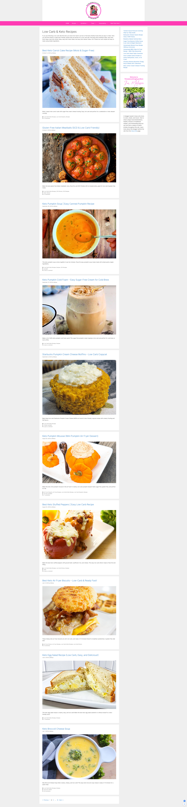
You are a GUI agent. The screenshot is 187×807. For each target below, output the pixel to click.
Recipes (74, 23)
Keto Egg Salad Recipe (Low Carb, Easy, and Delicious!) (70, 655)
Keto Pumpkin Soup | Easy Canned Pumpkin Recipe (68, 203)
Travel (92, 23)
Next (61, 800)
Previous (45, 800)
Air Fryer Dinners (48, 644)
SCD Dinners (59, 191)
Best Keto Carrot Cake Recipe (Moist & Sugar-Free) (68, 50)
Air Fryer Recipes (57, 492)
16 (58, 800)
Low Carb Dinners (60, 568)
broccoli (46, 789)
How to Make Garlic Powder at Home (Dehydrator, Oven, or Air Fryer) (132, 57)
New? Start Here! (115, 23)
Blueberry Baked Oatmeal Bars (132, 39)
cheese (45, 425)
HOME (67, 23)
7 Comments (47, 495)
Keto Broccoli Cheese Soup (56, 728)
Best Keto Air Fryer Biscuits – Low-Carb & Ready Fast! (69, 580)
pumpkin (46, 269)
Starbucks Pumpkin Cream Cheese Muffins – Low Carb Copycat (74, 354)
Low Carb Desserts (60, 116)
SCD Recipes (66, 191)
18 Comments (47, 791)
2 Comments (47, 118)
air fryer (46, 493)
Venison (48, 192)
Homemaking (102, 23)
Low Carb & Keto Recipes (50, 116)
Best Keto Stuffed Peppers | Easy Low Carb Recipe (68, 504)
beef (45, 192)
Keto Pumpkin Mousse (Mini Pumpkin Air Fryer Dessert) (70, 436)
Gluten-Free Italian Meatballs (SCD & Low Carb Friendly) (70, 127)
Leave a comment (48, 270)
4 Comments (47, 194)
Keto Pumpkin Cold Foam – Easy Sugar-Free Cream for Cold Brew (75, 279)
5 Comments (47, 645)
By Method (83, 23)
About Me (134, 131)
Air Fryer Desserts (48, 492)
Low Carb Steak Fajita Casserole (133, 53)
